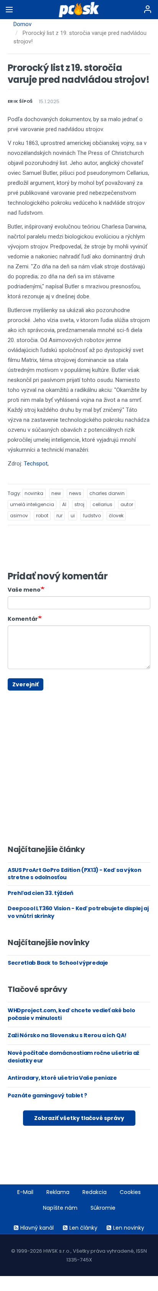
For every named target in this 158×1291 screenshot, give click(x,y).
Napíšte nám (60, 1208)
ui (73, 515)
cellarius (102, 504)
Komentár (23, 619)
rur (59, 515)
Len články (83, 1228)
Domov (22, 24)
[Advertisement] (13, 694)
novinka (34, 493)
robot (42, 515)
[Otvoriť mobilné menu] (9, 9)
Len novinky (128, 1228)
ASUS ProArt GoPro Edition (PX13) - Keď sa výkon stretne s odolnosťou (75, 873)
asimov (19, 515)
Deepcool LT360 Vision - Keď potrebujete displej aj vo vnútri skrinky (78, 912)
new (56, 493)
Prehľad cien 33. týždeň (40, 893)
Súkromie (103, 1208)
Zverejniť (25, 684)
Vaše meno (24, 590)
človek (116, 515)
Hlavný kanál (37, 1228)
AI (64, 504)
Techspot (36, 463)
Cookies (130, 1192)
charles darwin (107, 493)
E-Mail (25, 1192)
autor (126, 504)
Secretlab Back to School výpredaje (58, 963)
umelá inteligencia (32, 504)
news (75, 493)
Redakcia (94, 1192)
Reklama (57, 1192)
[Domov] (79, 9)
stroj (79, 504)
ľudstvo (92, 515)
